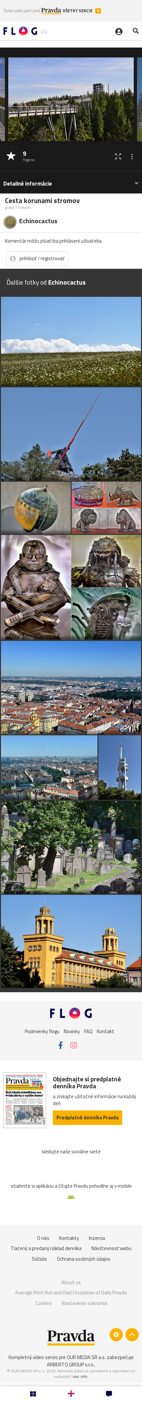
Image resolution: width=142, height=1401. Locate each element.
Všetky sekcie (78, 11)
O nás (43, 1238)
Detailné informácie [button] (27, 184)
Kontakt (105, 1031)
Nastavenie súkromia (84, 1303)
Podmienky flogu (42, 1031)
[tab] (71, 180)
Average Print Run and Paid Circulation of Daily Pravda (71, 1292)
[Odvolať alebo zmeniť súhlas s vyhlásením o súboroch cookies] (116, 1334)
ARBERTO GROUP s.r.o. (70, 1364)
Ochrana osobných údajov (83, 1258)
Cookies (43, 1303)
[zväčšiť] (118, 156)
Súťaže (39, 1258)
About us (71, 1282)
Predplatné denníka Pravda (87, 1117)
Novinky (72, 1031)
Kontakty (69, 1238)
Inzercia (97, 1238)
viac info (80, 1376)
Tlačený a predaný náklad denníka (46, 1248)
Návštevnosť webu (111, 1248)
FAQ (88, 1031)
